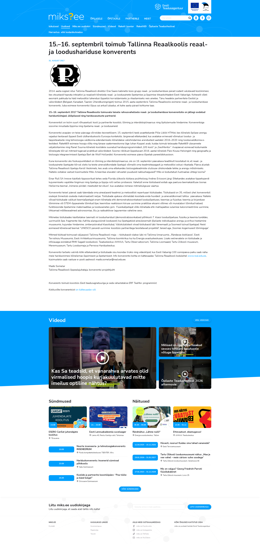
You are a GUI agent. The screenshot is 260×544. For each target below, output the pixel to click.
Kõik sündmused (130, 489)
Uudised (65, 26)
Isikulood (53, 26)
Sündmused (99, 26)
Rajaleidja (94, 530)
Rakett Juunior (126, 26)
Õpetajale (114, 18)
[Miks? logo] (66, 16)
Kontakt (52, 526)
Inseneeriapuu (96, 526)
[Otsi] (189, 18)
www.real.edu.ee (197, 255)
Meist (147, 18)
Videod (112, 26)
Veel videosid (202, 320)
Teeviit (93, 534)
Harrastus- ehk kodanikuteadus (66, 32)
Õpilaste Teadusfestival (162, 26)
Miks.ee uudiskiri (81, 26)
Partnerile (132, 18)
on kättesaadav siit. (86, 289)
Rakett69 (141, 26)
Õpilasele (96, 18)
